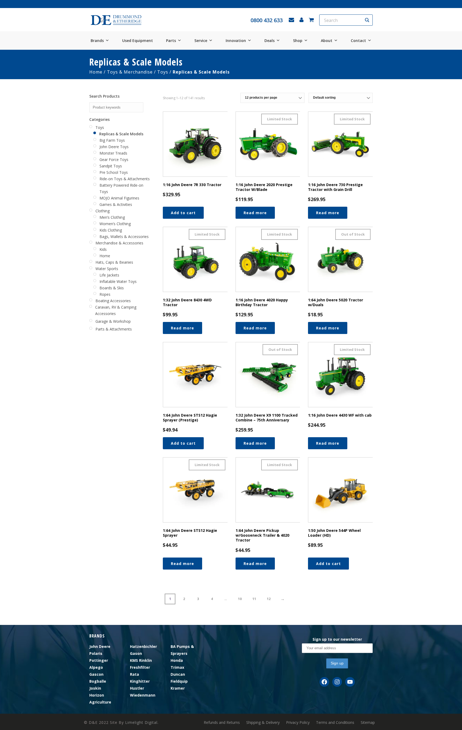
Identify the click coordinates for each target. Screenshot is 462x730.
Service (200, 40)
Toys (162, 72)
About (326, 40)
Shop (297, 40)
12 (269, 599)
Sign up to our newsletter (337, 639)
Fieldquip (179, 681)
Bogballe (97, 681)
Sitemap (368, 722)
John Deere (99, 646)
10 (240, 599)
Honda (177, 660)
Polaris (95, 653)
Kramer (178, 688)
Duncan (178, 674)
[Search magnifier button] (367, 20)
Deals (269, 40)
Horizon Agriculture (100, 699)
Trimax (177, 667)
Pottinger (98, 660)
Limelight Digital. (142, 722)
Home (95, 72)
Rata (134, 674)
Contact (358, 40)
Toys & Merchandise (130, 72)
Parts (171, 40)
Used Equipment (137, 40)
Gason (136, 653)
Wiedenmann (142, 695)
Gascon (96, 674)
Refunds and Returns (222, 722)
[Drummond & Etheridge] (116, 20)
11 (254, 599)
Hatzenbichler (143, 646)
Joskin (95, 688)
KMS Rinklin (141, 660)
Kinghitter (140, 681)
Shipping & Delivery (263, 722)
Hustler (137, 688)
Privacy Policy (298, 722)
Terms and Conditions (335, 722)
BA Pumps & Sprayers (182, 650)
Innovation (236, 40)
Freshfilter (140, 667)
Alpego (96, 667)
